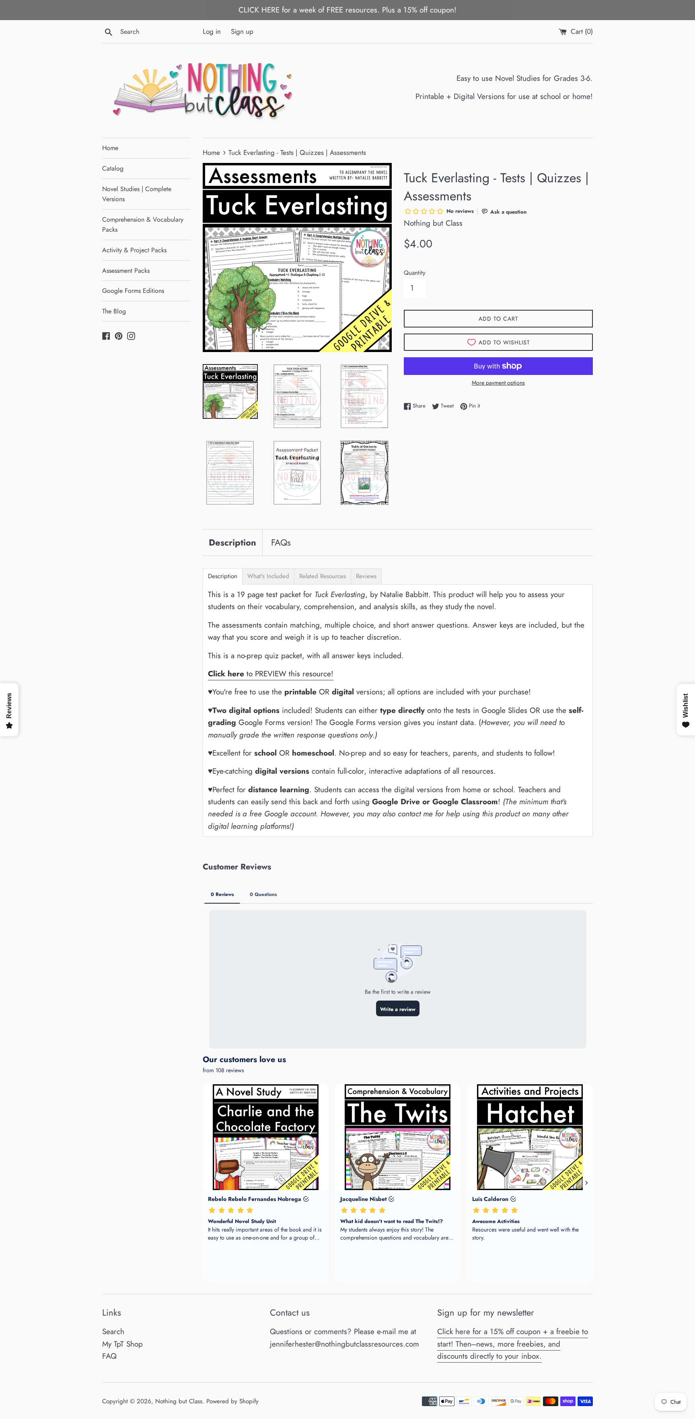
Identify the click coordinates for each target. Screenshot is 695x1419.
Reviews (366, 576)
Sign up (242, 31)
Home (110, 147)
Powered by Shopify (232, 1401)
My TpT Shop (122, 1344)
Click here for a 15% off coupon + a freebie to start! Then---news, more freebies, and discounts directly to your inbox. (512, 1343)
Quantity (415, 272)
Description (232, 542)
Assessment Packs (126, 270)
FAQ (109, 1356)
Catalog (112, 168)
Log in (212, 31)
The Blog (114, 311)
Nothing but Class (178, 1401)
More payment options (498, 383)
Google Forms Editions (133, 290)
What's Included (268, 576)
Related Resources (322, 576)
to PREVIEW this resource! (270, 673)
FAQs (281, 542)
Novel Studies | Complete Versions (136, 194)
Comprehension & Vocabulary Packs (142, 225)
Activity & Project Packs (134, 250)
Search (113, 1331)
